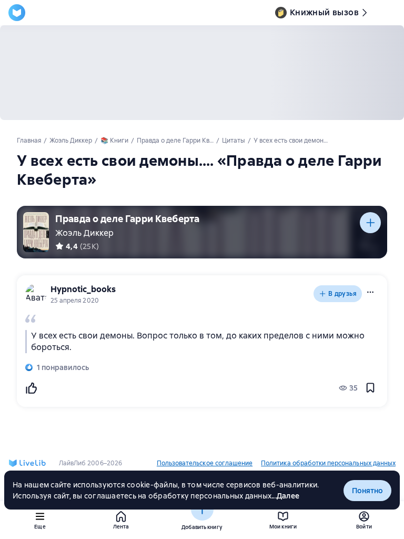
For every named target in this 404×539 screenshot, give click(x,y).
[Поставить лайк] (31, 387)
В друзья (342, 294)
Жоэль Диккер (84, 232)
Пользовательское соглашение (204, 463)
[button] (370, 292)
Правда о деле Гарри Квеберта (127, 219)
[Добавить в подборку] (370, 222)
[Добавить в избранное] (370, 387)
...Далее (285, 496)
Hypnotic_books (83, 289)
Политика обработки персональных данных (328, 463)
